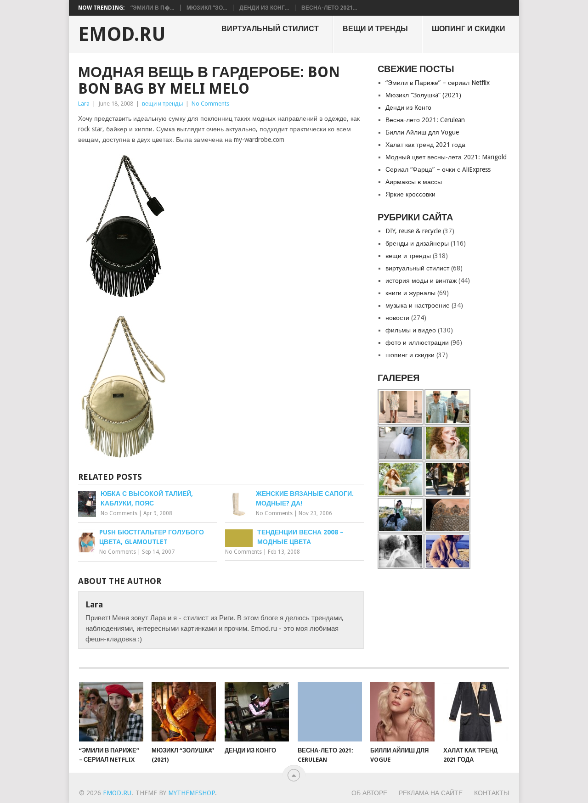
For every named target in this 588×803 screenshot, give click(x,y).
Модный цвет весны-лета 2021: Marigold (446, 157)
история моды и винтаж (421, 280)
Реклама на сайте (431, 793)
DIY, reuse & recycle (413, 231)
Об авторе (369, 793)
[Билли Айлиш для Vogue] (402, 711)
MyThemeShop (191, 793)
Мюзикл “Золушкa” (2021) (423, 95)
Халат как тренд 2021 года (425, 144)
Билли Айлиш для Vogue (422, 132)
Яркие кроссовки (410, 194)
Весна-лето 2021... (329, 8)
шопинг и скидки (468, 28)
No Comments (210, 103)
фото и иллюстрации (417, 342)
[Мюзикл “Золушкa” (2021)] (184, 711)
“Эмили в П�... (152, 8)
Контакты (491, 793)
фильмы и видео (410, 330)
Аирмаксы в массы (413, 181)
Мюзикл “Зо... (207, 8)
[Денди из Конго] (257, 711)
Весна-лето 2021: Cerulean (425, 120)
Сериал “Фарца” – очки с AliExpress (438, 169)
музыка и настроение (417, 305)
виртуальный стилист (270, 28)
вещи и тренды (375, 28)
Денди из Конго (408, 107)
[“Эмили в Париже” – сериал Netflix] (111, 711)
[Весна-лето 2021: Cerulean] (330, 711)
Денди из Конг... (264, 8)
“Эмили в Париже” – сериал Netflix (437, 82)
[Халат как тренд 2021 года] (475, 711)
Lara (84, 103)
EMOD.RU (122, 34)
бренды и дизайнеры (417, 243)
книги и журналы (410, 293)
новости (397, 317)
